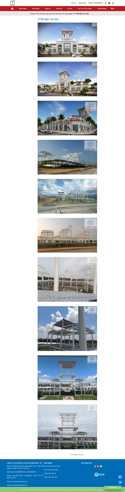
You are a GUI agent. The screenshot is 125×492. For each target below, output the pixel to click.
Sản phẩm (35, 8)
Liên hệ (73, 3)
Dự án (70, 8)
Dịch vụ (48, 8)
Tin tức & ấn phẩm (85, 8)
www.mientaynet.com (40, 489)
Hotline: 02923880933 (95, 3)
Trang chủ (33, 13)
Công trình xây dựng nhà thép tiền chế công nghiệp (55, 13)
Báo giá (59, 8)
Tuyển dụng (82, 3)
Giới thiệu (22, 8)
